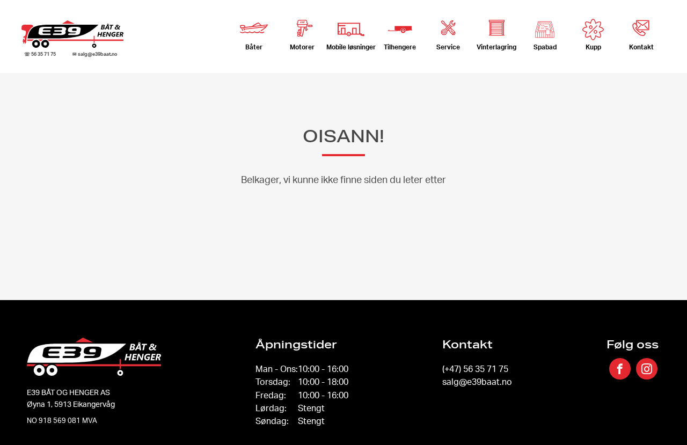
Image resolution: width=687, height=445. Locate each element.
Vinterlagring (496, 47)
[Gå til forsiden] (72, 34)
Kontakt (641, 47)
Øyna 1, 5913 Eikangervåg (71, 403)
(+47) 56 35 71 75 (475, 368)
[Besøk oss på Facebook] (620, 369)
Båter (253, 47)
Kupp (593, 47)
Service (448, 47)
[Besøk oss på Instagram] (646, 369)
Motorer (302, 47)
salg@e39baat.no (477, 381)
